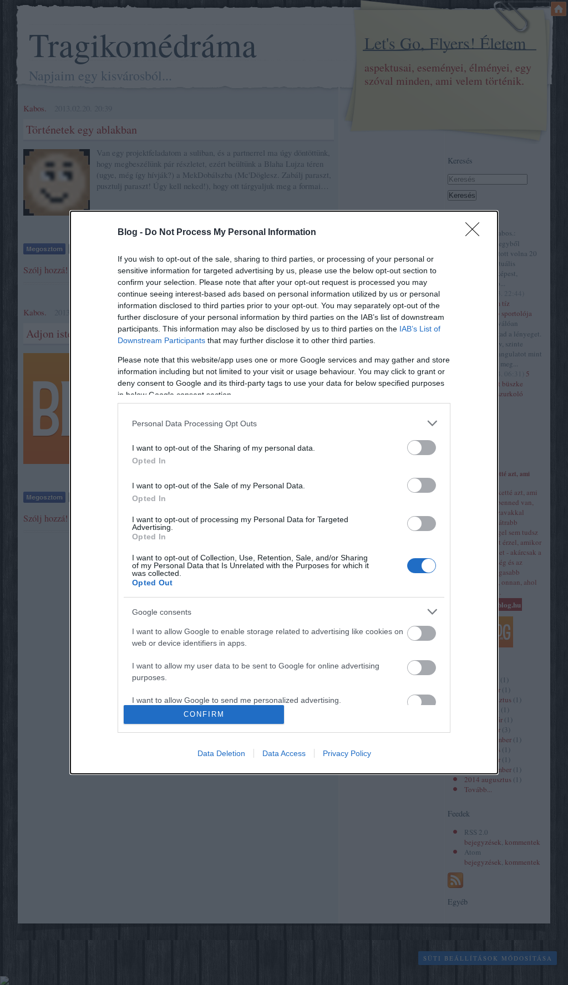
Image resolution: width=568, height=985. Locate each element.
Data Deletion (221, 753)
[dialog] (284, 492)
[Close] (475, 232)
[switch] (421, 447)
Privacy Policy (347, 753)
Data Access (284, 753)
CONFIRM (204, 714)
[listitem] (284, 423)
